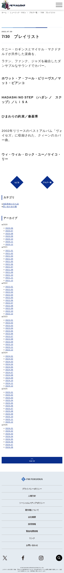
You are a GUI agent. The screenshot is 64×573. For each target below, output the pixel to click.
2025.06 (9, 406)
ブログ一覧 (33, 12)
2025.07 (9, 408)
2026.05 (9, 439)
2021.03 (9, 256)
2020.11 (9, 242)
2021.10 (9, 275)
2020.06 (9, 228)
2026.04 (9, 436)
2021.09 (9, 272)
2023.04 (9, 328)
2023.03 (9, 326)
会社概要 (32, 517)
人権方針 (32, 496)
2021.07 (9, 267)
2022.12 (9, 314)
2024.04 (9, 364)
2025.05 (9, 403)
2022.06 (9, 300)
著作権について (32, 510)
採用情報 (32, 524)
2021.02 (9, 253)
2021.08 (9, 270)
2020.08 (9, 234)
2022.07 (9, 303)
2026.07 (9, 445)
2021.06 (9, 264)
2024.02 (9, 359)
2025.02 (9, 395)
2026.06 (9, 442)
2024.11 (9, 383)
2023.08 (9, 339)
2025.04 (9, 400)
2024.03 (9, 362)
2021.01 (9, 251)
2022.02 (9, 289)
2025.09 (9, 414)
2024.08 (9, 375)
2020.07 (9, 231)
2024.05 (9, 367)
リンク (32, 538)
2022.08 (9, 306)
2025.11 (9, 419)
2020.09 (9, 236)
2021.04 (9, 259)
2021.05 (9, 261)
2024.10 (9, 380)
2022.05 (9, 297)
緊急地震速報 (32, 531)
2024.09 (9, 378)
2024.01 (9, 356)
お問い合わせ (32, 545)
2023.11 (9, 347)
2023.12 (9, 350)
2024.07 (9, 372)
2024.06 (9, 370)
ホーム (4, 12)
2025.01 (9, 392)
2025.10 (9, 417)
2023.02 (9, 323)
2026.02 (9, 431)
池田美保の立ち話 (11, 204)
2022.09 (9, 308)
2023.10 (9, 344)
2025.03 (9, 398)
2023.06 (9, 334)
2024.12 (9, 386)
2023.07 (9, 336)
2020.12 (9, 244)
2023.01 (9, 320)
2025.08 (9, 411)
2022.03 (9, 292)
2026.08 (9, 447)
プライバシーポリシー (32, 489)
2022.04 (9, 295)
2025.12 (9, 422)
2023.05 (9, 331)
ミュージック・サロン (18, 12)
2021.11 (9, 278)
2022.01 (9, 287)
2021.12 (9, 280)
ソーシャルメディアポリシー (32, 503)
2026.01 (9, 428)
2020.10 (9, 239)
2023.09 (9, 342)
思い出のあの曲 (10, 206)
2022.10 (9, 311)
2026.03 (9, 434)
